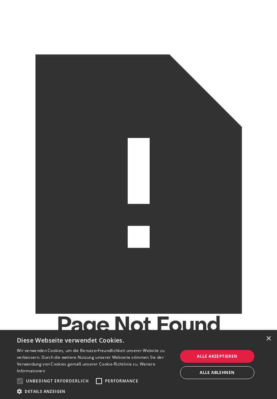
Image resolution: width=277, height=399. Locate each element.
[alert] (138, 364)
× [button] (268, 338)
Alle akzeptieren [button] (217, 356)
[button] (20, 381)
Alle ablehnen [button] (217, 372)
